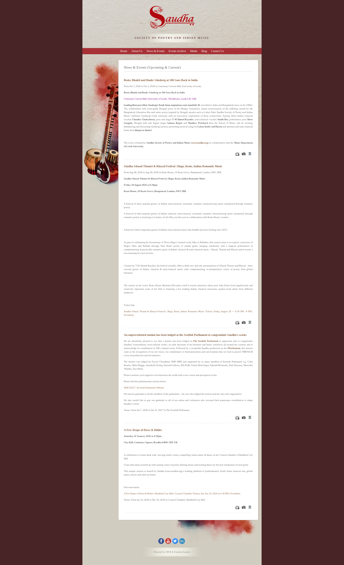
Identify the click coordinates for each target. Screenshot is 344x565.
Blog (204, 51)
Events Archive (177, 51)
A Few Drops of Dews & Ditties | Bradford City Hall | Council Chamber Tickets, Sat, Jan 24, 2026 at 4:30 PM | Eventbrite (182, 493)
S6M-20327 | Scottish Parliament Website (144, 387)
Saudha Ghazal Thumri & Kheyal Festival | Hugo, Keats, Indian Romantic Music (173, 166)
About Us (136, 51)
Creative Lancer (182, 552)
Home (123, 51)
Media (193, 51)
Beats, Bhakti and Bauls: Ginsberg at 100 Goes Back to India (161, 80)
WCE (168, 552)
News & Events (155, 51)
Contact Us (217, 51)
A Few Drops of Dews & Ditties (143, 430)
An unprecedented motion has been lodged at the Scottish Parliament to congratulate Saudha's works (185, 334)
